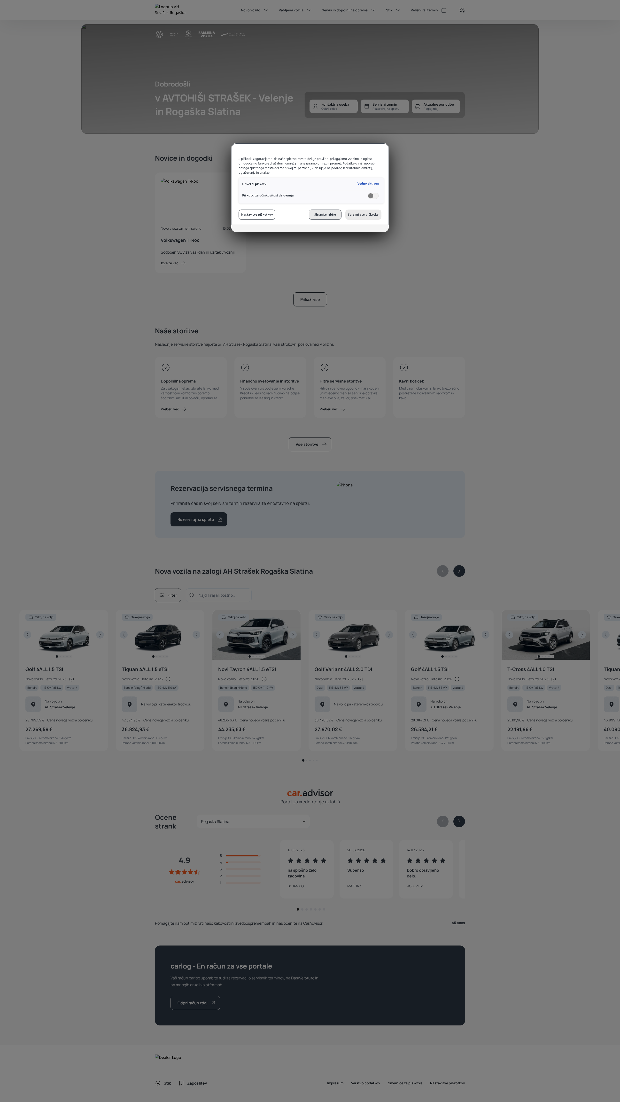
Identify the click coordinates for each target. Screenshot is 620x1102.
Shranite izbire (325, 214)
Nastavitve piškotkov (257, 214)
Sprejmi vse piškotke (363, 214)
